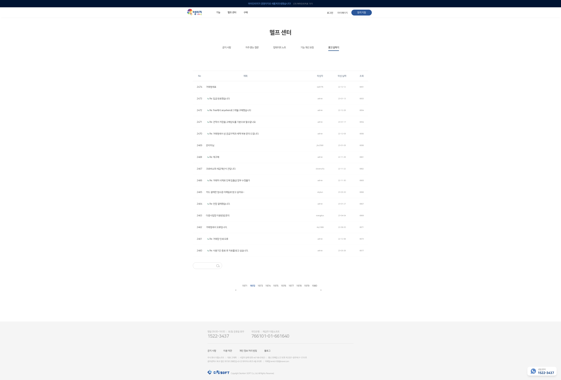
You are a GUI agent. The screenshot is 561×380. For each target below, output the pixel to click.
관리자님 (210, 145)
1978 (297, 287)
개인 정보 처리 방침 (248, 350)
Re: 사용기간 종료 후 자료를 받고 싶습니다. (228, 250)
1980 (313, 287)
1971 (243, 287)
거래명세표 (211, 87)
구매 (246, 12)
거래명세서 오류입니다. (216, 227)
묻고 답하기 (333, 47)
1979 (305, 287)
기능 (218, 12)
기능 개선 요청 (307, 47)
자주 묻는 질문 (252, 47)
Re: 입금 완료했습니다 (219, 98)
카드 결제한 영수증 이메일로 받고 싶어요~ (225, 192)
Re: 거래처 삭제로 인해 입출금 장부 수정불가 (229, 180)
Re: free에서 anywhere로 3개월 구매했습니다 (230, 110)
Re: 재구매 (214, 157)
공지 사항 (226, 47)
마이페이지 (342, 13)
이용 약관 (227, 350)
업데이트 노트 (279, 47)
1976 (282, 287)
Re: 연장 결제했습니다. (219, 204)
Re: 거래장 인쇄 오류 (218, 239)
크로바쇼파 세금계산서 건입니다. (221, 168)
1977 (289, 287)
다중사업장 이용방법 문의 (217, 215)
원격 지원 (361, 12)
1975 (274, 287)
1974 (266, 287)
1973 (258, 287)
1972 (251, 287)
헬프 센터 (232, 12)
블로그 (267, 350)
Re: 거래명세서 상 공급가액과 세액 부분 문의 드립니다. (234, 133)
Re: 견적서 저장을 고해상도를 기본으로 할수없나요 (232, 122)
